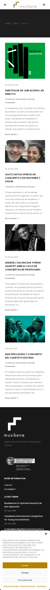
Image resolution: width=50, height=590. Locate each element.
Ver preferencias (25, 580)
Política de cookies (11, 586)
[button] (46, 533)
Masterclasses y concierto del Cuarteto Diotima (23, 355)
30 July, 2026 (10, 510)
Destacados (21, 99)
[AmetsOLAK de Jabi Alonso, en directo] (25, 61)
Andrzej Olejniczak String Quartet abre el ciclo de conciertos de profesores (23, 266)
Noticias (31, 99)
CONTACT (8, 485)
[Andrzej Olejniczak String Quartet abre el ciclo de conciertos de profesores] (25, 237)
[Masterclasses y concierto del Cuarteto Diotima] (25, 329)
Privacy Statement (28, 586)
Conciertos (10, 99)
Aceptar (25, 565)
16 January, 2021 (11, 257)
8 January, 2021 (11, 348)
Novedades (10, 102)
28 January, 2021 (11, 85)
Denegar (25, 573)
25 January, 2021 (11, 169)
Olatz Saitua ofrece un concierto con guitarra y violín (22, 178)
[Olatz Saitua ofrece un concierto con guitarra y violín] (25, 151)
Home (8, 23)
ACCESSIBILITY (10, 489)
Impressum (41, 586)
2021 (15, 23)
